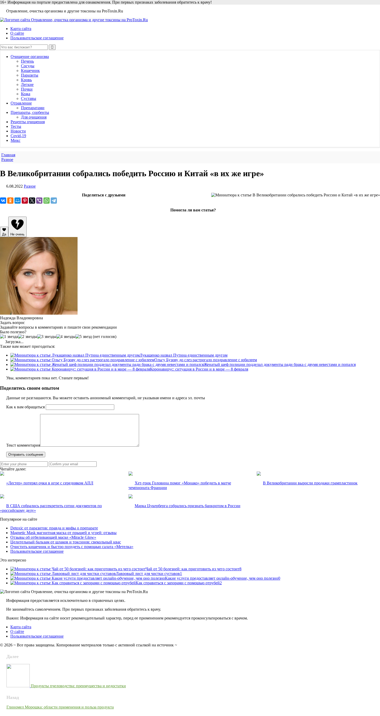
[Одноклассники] (10, 200)
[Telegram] (54, 200)
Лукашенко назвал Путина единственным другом (183, 355)
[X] (32, 200)
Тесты (16, 126)
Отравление (21, 103)
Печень (27, 61)
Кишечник (30, 70)
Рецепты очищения (28, 122)
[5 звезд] (83, 336)
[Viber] (39, 200)
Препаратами (32, 108)
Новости (18, 131)
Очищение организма (30, 56)
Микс (15, 140)
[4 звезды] (65, 336)
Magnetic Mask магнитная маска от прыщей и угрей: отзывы (63, 532)
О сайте (17, 33)
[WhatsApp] (46, 200)
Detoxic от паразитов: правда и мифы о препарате (54, 528)
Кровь (26, 80)
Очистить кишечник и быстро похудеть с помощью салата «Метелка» (71, 546)
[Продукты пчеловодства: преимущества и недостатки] (18, 686)
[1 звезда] (9, 336)
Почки (27, 89)
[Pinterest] (25, 200)
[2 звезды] (27, 336)
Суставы (28, 98)
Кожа (25, 94)
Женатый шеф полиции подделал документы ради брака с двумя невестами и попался (280, 364)
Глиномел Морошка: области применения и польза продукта (60, 707)
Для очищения (34, 117)
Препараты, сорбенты (30, 112)
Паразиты (29, 75)
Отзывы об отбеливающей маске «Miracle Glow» (53, 537)
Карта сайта (20, 28)
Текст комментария (23, 445)
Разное (30, 186)
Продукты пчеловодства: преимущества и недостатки (78, 686)
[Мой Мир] (17, 200)
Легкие (27, 84)
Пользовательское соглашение (37, 38)
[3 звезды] (46, 336)
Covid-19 (18, 136)
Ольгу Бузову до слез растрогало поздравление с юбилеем (205, 360)
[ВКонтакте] (3, 200)
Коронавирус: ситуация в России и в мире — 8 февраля (199, 369)
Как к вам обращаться (25, 407)
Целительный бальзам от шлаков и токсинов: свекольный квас (65, 542)
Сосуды (27, 66)
